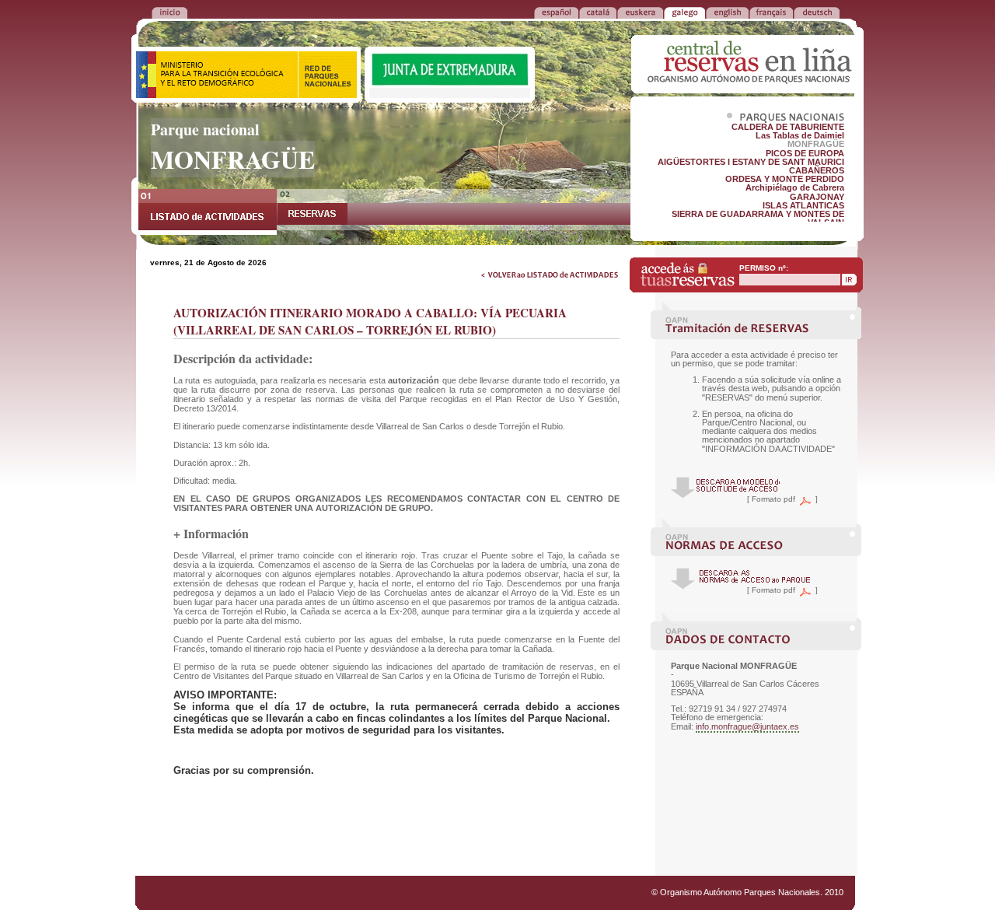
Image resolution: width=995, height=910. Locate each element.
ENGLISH (727, 12)
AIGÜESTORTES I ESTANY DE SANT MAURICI (751, 161)
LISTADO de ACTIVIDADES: (207, 212)
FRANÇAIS (771, 12)
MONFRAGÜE (815, 144)
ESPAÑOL (556, 12)
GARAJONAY (817, 196)
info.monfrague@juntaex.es (747, 726)
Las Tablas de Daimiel (800, 135)
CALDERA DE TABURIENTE (787, 126)
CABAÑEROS (816, 170)
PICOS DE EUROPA (805, 153)
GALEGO (684, 12)
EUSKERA (640, 12)
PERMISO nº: (763, 268)
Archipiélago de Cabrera (794, 187)
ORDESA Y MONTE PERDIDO (784, 179)
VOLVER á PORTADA (169, 12)
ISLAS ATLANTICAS (803, 205)
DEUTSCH (817, 12)
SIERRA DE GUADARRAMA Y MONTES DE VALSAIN (758, 218)
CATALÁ (597, 12)
